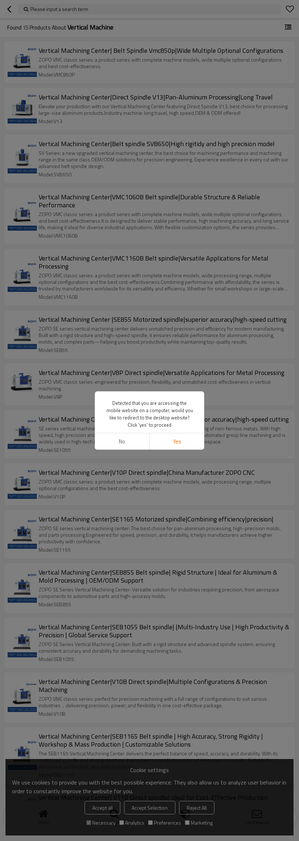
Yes (177, 441)
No (122, 441)
